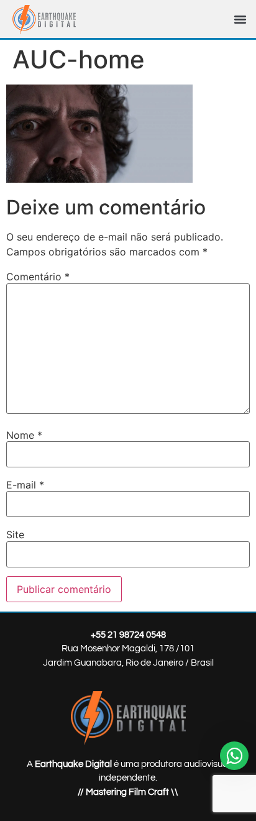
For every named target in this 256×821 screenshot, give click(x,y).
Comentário (38, 277)
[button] (240, 19)
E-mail (25, 485)
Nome (24, 435)
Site (15, 534)
